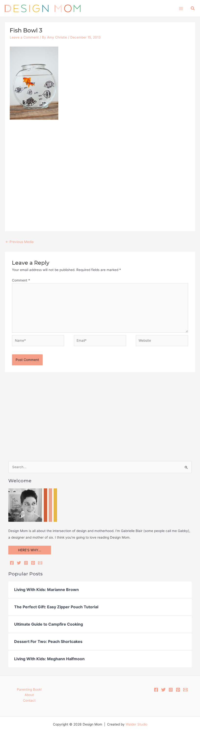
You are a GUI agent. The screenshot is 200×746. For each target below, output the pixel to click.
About (29, 695)
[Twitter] (19, 563)
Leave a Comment (24, 37)
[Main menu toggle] (181, 8)
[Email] (40, 563)
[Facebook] (12, 563)
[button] (193, 8)
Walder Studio (136, 724)
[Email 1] (185, 690)
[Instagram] (26, 563)
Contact (29, 700)
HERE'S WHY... (29, 550)
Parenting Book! (29, 689)
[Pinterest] (33, 563)
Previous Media (19, 242)
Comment (21, 280)
